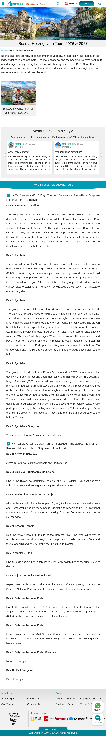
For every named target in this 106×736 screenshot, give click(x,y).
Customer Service (66, 704)
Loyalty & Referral (90, 698)
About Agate (8, 698)
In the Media (34, 698)
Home (4, 50)
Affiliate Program (65, 698)
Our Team (7, 704)
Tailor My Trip (50, 729)
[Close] (65, 729)
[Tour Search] (99, 3)
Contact (86, 3)
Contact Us (33, 704)
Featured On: (39, 713)
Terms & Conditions (91, 704)
